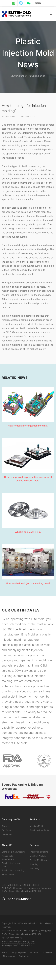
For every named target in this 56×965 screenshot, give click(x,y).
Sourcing (34, 864)
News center (9, 956)
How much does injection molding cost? (28, 583)
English (38, 3)
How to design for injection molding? (28, 425)
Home (4, 952)
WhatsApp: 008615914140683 (17, 945)
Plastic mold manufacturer (8, 857)
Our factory (7, 830)
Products (34, 952)
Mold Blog (34, 868)
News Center (8, 874)
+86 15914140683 (18, 899)
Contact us (24, 956)
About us (6, 826)
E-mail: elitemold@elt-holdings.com (18, 941)
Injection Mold (36, 826)
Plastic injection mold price (11, 864)
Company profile (18, 952)
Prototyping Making (39, 852)
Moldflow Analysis (38, 856)
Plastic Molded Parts (39, 830)
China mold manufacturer (13, 852)
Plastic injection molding (13, 870)
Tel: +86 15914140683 (12, 937)
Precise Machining (38, 860)
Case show (47, 952)
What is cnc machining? (28, 531)
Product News (9, 116)
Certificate (6, 834)
